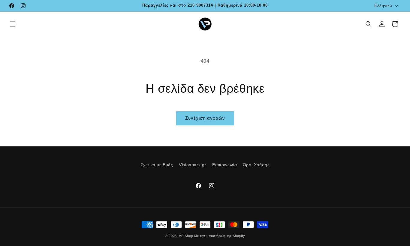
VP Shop (186, 236)
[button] (12, 24)
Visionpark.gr (192, 164)
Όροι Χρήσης (256, 164)
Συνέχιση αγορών (205, 118)
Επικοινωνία (224, 164)
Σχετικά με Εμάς (156, 164)
